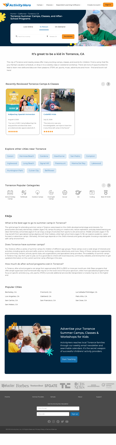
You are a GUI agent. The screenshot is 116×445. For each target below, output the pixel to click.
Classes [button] (49, 5)
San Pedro (75, 156)
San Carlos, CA (11, 300)
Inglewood (12, 163)
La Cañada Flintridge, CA (86, 292)
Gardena (44, 156)
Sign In (108, 5)
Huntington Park (15, 170)
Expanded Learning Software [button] (68, 5)
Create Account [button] (93, 5)
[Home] (17, 5)
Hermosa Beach (26, 156)
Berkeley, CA (11, 292)
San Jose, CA (81, 300)
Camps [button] (40, 5)
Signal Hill (44, 163)
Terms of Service (51, 429)
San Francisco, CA (48, 300)
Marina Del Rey (78, 163)
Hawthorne (59, 156)
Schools (53, 397)
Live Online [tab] (28, 27)
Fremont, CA (45, 292)
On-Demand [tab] (60, 27)
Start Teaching (69, 359)
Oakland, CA (45, 296)
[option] (22, 111)
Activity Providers (38, 397)
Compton (90, 156)
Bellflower (49, 170)
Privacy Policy (40, 429)
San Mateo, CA (11, 304)
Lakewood (96, 163)
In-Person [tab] (44, 27)
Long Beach (28, 163)
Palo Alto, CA (81, 296)
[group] (22, 112)
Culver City (34, 170)
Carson (10, 156)
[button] (103, 84)
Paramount (60, 163)
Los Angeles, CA (12, 296)
